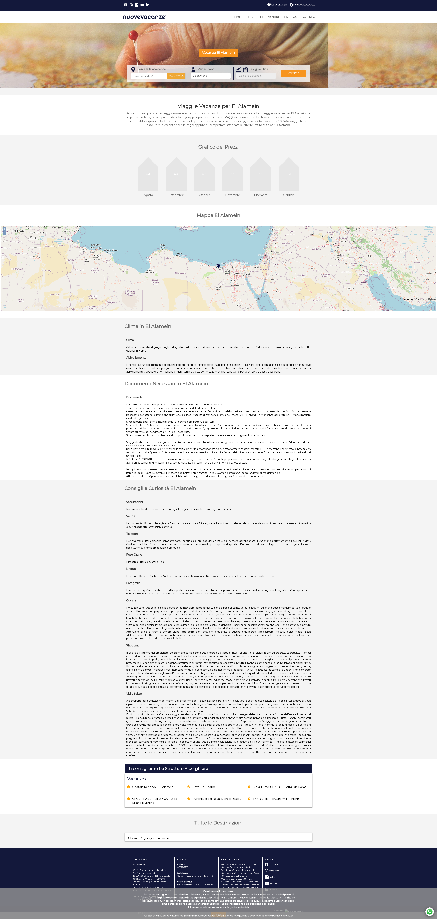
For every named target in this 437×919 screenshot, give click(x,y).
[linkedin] (147, 5)
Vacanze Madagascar (242, 870)
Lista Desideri (279, 4)
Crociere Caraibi (230, 876)
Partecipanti (206, 69)
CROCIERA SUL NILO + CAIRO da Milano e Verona (154, 800)
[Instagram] (131, 5)
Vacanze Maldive (229, 864)
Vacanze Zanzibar (248, 864)
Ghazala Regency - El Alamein (152, 787)
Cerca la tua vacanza (151, 69)
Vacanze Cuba (228, 867)
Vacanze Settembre (239, 884)
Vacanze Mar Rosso (250, 873)
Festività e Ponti (250, 887)
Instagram (273, 870)
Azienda (309, 17)
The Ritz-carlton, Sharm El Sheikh (276, 799)
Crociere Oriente (244, 879)
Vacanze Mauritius (230, 873)
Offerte (250, 17)
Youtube (273, 883)
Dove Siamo (291, 17)
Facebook (273, 864)
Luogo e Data (259, 69)
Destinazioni (269, 17)
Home (237, 17)
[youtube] (142, 5)
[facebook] (126, 5)
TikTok (272, 877)
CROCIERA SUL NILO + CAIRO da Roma (279, 787)
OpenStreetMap (411, 299)
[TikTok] (136, 5)
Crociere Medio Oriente (232, 881)
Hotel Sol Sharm (204, 787)
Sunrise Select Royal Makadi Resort (217, 799)
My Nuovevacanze (304, 4)
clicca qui (210, 915)
